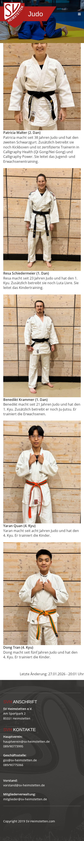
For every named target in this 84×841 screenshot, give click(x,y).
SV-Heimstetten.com (40, 821)
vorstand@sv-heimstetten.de (24, 785)
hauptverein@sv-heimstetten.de (26, 741)
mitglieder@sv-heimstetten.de (25, 799)
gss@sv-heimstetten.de (20, 760)
